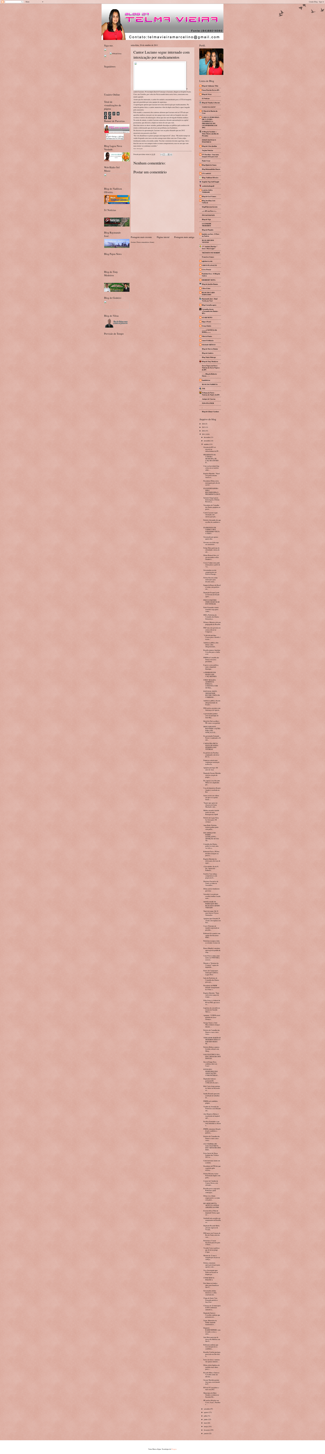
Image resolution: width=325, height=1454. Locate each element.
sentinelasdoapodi (208, 186)
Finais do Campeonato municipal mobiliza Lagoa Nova (210, 972)
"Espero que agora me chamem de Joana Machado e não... (210, 805)
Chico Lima (206, 288)
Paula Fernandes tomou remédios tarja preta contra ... (210, 609)
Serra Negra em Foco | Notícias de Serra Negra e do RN (211, 367)
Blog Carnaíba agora (209, 305)
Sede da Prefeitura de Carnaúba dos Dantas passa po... (211, 980)
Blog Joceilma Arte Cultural (208, 201)
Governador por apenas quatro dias (210, 538)
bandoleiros (206, 380)
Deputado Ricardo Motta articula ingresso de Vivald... (211, 1227)
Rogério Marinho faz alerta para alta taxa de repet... (211, 861)
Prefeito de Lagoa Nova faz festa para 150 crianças (211, 820)
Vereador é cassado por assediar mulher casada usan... (211, 896)
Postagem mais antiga (184, 237)
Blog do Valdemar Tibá (210, 86)
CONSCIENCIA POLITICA (208, 1279)
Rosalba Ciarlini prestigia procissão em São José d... (211, 1354)
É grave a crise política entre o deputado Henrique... (210, 667)
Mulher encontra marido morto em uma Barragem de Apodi (211, 812)
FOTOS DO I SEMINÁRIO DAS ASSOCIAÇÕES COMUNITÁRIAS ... (211, 1072)
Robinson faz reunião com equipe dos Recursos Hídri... (211, 935)
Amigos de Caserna (208, 399)
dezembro (207, 437)
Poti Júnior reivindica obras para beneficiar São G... (211, 1285)
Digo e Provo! (206, 321)
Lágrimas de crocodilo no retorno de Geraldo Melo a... (211, 1010)
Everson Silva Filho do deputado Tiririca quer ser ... (211, 1213)
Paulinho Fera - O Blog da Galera (211, 275)
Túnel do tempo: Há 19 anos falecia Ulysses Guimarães (211, 913)
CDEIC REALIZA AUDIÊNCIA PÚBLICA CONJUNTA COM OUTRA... (210, 684)
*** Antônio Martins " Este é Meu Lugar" (209, 247)
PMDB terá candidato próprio (210, 1102)
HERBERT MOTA (208, 280)
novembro (207, 441)
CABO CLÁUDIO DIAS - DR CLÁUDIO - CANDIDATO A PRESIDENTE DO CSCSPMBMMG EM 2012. (211, 122)
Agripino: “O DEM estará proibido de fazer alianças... (211, 1017)
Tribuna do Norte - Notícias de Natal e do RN (211, 394)
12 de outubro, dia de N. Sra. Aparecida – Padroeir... (211, 868)
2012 (203, 431)
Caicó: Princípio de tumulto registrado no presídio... (211, 928)
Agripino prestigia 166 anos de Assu (210, 768)
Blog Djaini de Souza (209, 165)
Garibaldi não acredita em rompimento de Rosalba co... (212, 1220)
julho (206, 1416)
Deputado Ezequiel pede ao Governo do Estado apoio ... (211, 594)
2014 (203, 424)
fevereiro (207, 1430)
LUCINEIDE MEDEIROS (206, 224)
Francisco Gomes (208, 257)
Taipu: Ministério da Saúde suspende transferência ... (210, 1322)
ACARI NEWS (207, 317)
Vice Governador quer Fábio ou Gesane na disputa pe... (210, 1272)
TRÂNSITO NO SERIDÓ (211, 253)
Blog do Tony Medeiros (210, 361)
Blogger (173, 1449)
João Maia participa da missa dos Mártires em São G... (211, 1339)
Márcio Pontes (207, 336)
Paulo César (206, 161)
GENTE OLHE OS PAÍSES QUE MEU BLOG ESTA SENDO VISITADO (211, 905)
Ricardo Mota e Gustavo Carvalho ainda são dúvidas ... (211, 1374)
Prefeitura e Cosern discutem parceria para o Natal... (211, 1242)
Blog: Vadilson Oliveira (210, 177)
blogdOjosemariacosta (209, 207)
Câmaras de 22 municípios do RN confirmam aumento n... (212, 1307)
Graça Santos (206, 326)
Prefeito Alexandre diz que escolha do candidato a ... (212, 522)
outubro (206, 444)
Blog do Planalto (207, 230)
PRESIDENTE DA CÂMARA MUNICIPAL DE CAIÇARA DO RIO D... (210, 459)
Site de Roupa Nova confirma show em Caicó (210, 1064)
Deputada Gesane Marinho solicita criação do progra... (212, 775)
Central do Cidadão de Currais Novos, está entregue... (210, 1183)
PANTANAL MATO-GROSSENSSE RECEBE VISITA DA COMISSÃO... (211, 694)
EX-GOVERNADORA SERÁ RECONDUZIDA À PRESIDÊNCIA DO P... (212, 491)
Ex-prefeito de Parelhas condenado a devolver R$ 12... (211, 755)
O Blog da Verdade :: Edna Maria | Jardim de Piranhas (210, 133)
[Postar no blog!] (164, 154)
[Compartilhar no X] (166, 154)
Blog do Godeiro (207, 353)
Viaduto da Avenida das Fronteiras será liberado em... (212, 1108)
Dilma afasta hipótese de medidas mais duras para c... (211, 1367)
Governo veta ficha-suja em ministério (211, 543)
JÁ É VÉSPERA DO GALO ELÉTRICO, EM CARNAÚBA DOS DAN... (212, 1147)
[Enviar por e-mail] (161, 154)
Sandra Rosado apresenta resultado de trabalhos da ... (211, 1095)
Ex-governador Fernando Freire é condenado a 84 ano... (212, 738)
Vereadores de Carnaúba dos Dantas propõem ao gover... (211, 507)
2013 (203, 427)
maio (206, 1423)
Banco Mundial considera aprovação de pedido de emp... (211, 950)
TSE (203, 388)
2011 (203, 434)
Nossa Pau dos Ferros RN (210, 90)
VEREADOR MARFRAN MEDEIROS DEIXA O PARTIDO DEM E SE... (212, 1040)
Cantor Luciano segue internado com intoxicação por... (210, 515)
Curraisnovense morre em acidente (211, 1161)
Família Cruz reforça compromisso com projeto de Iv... (210, 876)
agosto (206, 1412)
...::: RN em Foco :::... (209, 211)
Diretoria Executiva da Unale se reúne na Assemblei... (210, 883)
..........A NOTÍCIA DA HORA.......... (209, 331)
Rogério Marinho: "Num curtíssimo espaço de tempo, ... (211, 995)
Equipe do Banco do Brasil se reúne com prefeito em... (212, 587)
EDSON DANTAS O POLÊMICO (209, 141)
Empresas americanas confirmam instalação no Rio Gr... (211, 762)
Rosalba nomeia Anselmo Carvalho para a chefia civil (211, 652)
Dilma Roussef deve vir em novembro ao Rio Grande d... (211, 557)
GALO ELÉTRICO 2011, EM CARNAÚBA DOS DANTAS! (212, 1056)
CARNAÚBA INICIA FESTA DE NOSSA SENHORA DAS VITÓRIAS (210, 746)
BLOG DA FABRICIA (210, 384)
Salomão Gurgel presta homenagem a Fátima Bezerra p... (211, 500)
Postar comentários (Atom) (145, 242)
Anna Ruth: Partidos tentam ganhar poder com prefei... (210, 827)
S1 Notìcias (206, 98)
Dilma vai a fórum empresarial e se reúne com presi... (211, 1198)
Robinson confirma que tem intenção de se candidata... (210, 1347)
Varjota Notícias (207, 150)
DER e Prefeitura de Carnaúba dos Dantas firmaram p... (211, 617)
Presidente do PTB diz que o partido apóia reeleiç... (212, 1168)
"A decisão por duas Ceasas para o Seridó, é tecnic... (211, 637)
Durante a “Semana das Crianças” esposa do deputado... (211, 965)
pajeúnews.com (207, 261)
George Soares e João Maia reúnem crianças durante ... (211, 1025)
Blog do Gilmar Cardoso (210, 411)
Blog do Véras (207, 94)
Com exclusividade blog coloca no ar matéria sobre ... (211, 468)
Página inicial (163, 237)
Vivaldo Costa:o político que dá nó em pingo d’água (211, 1250)
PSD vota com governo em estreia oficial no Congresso (212, 630)
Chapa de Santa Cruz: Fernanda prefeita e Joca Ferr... (210, 1300)
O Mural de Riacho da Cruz (209, 112)
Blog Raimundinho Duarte (211, 169)
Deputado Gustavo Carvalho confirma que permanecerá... (211, 1315)
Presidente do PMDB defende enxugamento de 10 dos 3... (211, 987)
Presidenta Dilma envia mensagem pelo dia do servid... (211, 483)
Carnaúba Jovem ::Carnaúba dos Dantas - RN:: (210, 311)
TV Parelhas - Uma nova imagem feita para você (210, 155)
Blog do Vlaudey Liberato (211, 102)
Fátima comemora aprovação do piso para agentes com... (211, 1265)
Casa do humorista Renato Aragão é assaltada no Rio (212, 790)
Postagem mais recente (141, 237)
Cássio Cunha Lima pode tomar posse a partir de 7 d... (211, 565)
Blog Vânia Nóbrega (209, 357)
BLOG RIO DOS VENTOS (208, 241)
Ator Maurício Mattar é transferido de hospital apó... (211, 1116)
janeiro (206, 1433)
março (206, 1426)
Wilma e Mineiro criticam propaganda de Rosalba (212, 623)
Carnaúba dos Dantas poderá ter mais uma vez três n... (210, 846)
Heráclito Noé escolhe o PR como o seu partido (211, 722)
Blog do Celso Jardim (209, 146)
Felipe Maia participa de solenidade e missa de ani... (211, 550)
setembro (207, 1409)
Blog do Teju (206, 219)
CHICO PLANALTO (209, 265)
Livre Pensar (206, 269)
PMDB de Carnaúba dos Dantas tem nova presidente (211, 659)
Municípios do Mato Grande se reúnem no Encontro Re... (211, 1395)
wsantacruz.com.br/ (209, 107)
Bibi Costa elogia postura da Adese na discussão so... (211, 1088)
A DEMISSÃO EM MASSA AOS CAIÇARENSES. (210, 674)
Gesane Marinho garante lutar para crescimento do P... (211, 1382)
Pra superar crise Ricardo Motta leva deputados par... (211, 782)
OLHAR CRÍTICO (208, 345)
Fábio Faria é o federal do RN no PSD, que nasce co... (211, 1002)
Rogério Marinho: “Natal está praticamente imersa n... (211, 475)
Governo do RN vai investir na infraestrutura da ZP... (211, 449)
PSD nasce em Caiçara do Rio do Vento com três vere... (211, 1235)
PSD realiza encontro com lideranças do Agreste (211, 709)
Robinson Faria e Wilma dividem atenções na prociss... (211, 853)
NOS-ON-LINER (208, 403)
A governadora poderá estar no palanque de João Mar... (210, 715)
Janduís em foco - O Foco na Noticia (210, 235)
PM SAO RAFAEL (208, 215)
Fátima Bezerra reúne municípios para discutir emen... (210, 579)
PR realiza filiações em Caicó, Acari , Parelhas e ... (211, 1402)
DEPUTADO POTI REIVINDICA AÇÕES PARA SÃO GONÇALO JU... (211, 729)
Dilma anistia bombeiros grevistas (211, 890)
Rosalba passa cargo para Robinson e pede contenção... (211, 1190)
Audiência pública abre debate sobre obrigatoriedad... (210, 644)
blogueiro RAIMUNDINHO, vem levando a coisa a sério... (211, 1331)
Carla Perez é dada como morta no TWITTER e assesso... (211, 958)
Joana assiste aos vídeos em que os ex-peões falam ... (211, 797)
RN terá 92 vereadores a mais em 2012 (211, 1388)
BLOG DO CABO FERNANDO (208, 293)
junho (206, 1419)
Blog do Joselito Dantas (210, 284)
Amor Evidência (207, 340)
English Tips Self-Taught (210, 182)
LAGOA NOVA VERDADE (207, 191)
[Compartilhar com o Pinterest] (171, 154)
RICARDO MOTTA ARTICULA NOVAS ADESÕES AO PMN (211, 1205)
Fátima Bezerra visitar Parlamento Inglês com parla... (211, 1175)
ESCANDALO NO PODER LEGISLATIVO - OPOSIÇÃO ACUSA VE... (211, 837)
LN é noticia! (206, 173)
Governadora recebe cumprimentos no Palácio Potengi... (210, 572)
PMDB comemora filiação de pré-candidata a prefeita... (212, 1131)
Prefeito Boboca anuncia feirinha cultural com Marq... (211, 1049)
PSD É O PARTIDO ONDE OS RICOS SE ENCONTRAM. (211, 602)
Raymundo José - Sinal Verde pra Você (209, 300)
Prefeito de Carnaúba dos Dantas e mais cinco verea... (211, 1032)
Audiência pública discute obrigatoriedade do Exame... (211, 702)
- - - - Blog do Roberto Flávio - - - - (209, 375)
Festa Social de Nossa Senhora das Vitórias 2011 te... (211, 1155)
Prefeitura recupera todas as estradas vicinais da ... (211, 943)
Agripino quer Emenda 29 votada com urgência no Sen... (212, 920)
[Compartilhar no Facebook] (168, 154)
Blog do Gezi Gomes (209, 196)
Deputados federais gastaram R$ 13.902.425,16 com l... (211, 1081)
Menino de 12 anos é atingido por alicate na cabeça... (211, 1257)
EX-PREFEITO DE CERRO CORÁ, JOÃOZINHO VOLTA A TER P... (211, 530)
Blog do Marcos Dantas (210, 349)
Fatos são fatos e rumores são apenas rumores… (211, 1360)
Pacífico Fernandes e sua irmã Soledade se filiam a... (212, 1123)
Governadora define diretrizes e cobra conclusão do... (210, 1293)
